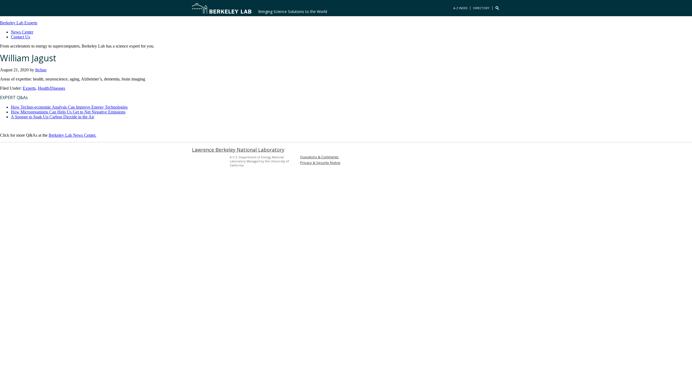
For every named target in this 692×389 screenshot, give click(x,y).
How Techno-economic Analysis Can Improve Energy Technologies (69, 107)
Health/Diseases (51, 88)
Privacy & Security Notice (320, 163)
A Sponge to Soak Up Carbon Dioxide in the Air (52, 117)
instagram (469, 159)
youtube (497, 159)
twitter (460, 159)
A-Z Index (460, 8)
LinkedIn (478, 159)
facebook (487, 159)
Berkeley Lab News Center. (72, 135)
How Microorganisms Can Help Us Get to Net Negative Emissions (68, 112)
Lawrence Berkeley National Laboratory (238, 149)
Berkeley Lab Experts (18, 23)
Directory (481, 8)
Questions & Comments (319, 157)
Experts (29, 88)
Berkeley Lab (221, 8)
